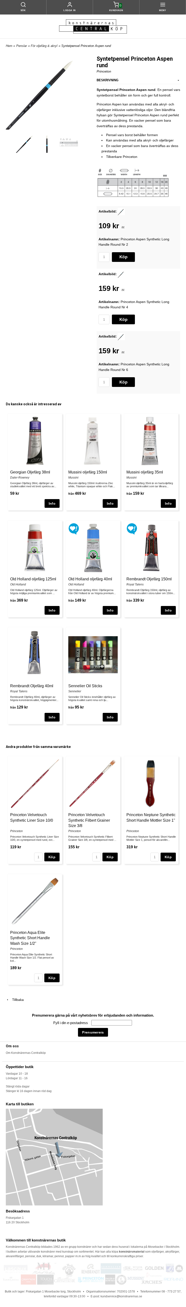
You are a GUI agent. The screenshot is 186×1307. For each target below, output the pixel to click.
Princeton (104, 71)
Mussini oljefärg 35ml (144, 472)
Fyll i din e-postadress (71, 1023)
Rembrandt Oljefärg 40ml (31, 686)
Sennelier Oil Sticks (85, 686)
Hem (9, 46)
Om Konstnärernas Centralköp (26, 1053)
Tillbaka (16, 1000)
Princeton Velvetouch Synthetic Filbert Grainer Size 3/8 (89, 820)
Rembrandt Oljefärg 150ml (149, 579)
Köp (123, 257)
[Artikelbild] (121, 211)
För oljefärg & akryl (44, 46)
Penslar (21, 46)
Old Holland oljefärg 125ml (33, 579)
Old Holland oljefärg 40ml (90, 579)
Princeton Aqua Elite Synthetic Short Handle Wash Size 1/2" (30, 937)
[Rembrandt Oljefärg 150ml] (131, 529)
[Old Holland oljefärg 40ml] (73, 529)
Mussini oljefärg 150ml (87, 472)
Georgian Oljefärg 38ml (30, 472)
